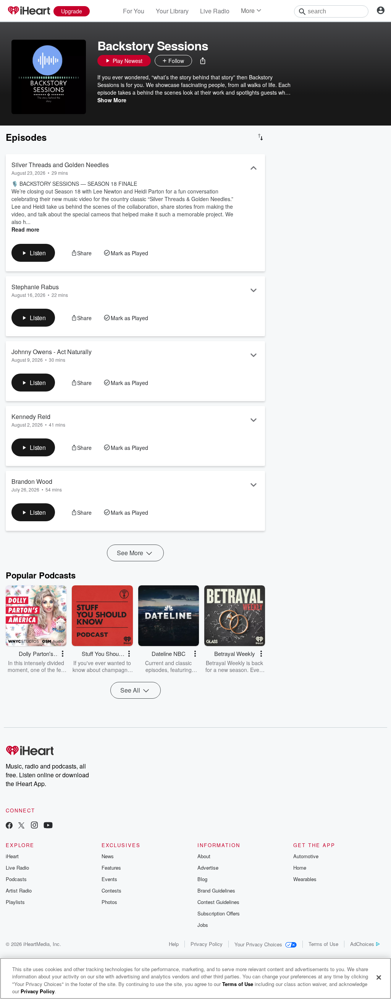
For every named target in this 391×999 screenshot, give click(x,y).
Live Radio (214, 10)
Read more (25, 229)
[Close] (378, 977)
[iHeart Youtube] (48, 826)
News (108, 856)
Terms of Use (323, 943)
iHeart (12, 856)
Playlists (15, 902)
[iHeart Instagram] (34, 826)
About (203, 856)
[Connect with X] (21, 826)
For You (133, 10)
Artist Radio (19, 890)
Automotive (305, 856)
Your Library (172, 10)
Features (111, 867)
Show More (111, 100)
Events (109, 879)
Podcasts (16, 879)
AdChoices (362, 943)
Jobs (202, 924)
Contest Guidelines (218, 902)
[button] (203, 60)
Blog (202, 879)
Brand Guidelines (216, 890)
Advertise (207, 867)
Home (299, 867)
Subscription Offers (218, 913)
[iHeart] (29, 11)
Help (174, 943)
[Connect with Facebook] (9, 826)
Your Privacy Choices (258, 944)
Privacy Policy (207, 943)
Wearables (305, 879)
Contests (111, 890)
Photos (109, 902)
